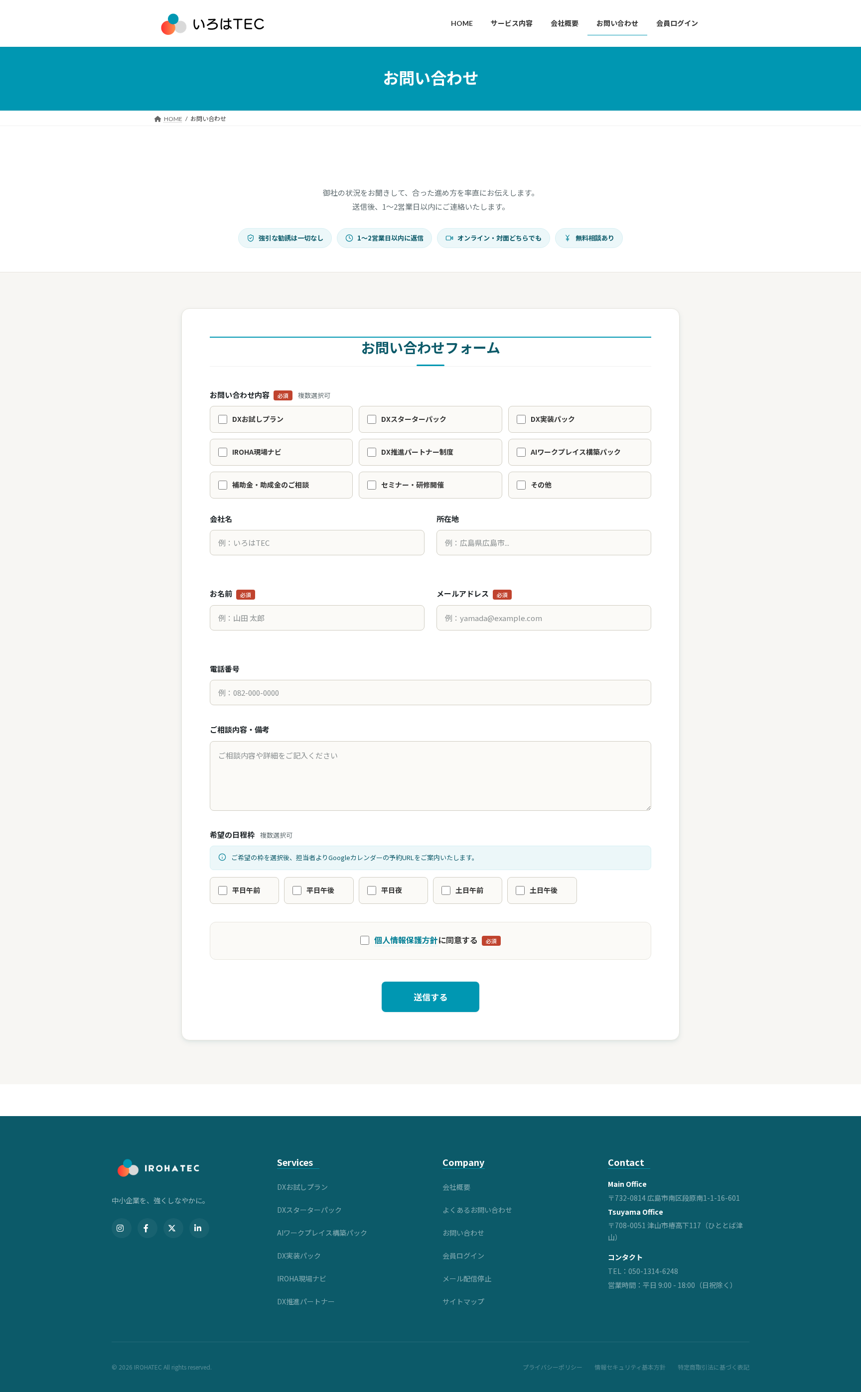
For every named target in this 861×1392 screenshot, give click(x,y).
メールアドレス (472, 593)
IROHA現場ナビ (301, 1278)
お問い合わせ (463, 1233)
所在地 (447, 518)
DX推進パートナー (306, 1301)
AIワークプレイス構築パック (322, 1233)
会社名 (221, 518)
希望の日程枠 (251, 834)
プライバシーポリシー (552, 1367)
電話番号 (225, 668)
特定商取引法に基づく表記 (713, 1367)
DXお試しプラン (302, 1187)
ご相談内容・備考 (240, 729)
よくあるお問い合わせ (477, 1210)
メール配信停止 (466, 1278)
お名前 (230, 593)
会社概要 (456, 1187)
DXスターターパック (309, 1210)
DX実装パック (299, 1256)
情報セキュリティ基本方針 (630, 1367)
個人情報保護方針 (406, 940)
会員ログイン (463, 1256)
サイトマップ (463, 1301)
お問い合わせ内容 (270, 394)
